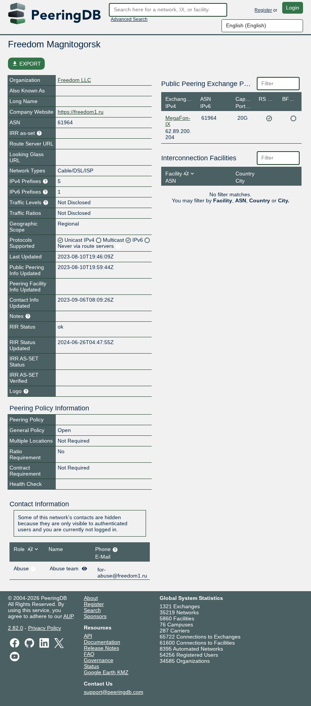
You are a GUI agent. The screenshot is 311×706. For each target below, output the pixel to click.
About (91, 598)
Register (263, 10)
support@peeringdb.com (113, 692)
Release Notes (101, 648)
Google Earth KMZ (106, 672)
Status (91, 666)
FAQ (89, 654)
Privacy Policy (44, 628)
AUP (68, 616)
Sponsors (95, 616)
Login (292, 8)
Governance (98, 660)
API (88, 636)
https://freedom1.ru (81, 112)
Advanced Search (129, 19)
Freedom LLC (74, 80)
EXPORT (26, 64)
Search (92, 610)
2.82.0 (15, 628)
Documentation (102, 642)
